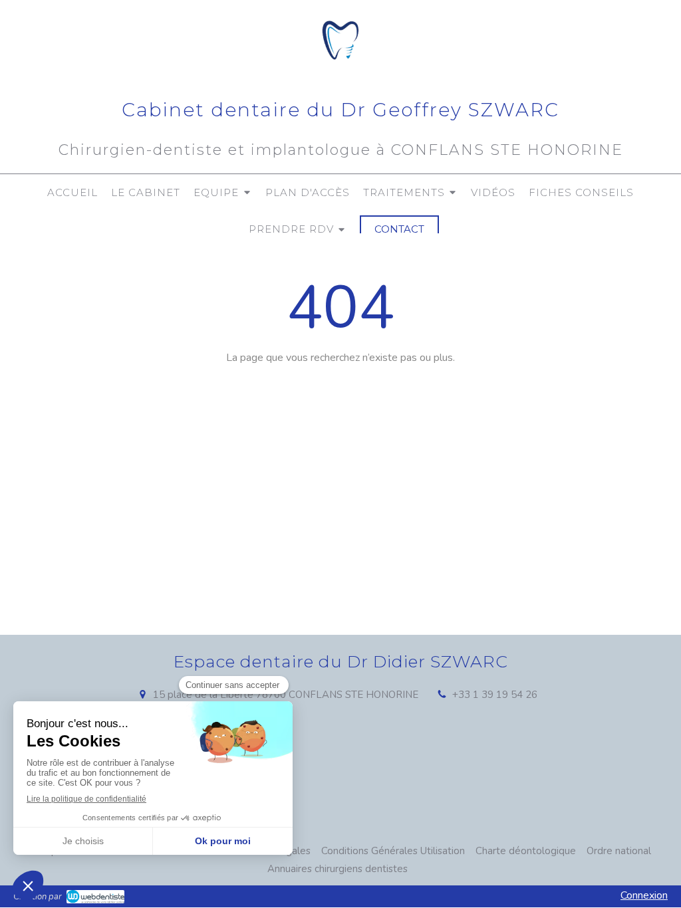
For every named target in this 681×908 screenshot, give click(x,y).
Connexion (644, 895)
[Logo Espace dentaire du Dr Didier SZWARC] (340, 70)
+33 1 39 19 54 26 (494, 694)
